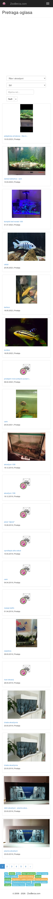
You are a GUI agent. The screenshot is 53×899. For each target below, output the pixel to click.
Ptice (18, 873)
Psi (6, 873)
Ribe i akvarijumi (28, 873)
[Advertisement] (26, 46)
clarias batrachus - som (13, 178)
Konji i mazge (42, 873)
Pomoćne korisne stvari (21, 882)
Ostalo (37, 885)
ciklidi (6, 264)
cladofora (7, 651)
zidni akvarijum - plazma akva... (16, 808)
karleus (7, 307)
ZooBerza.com (18, 3)
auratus (7, 350)
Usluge (7, 885)
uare (6, 421)
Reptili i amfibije (11, 876)
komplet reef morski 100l (13, 221)
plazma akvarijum (11, 851)
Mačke (11, 873)
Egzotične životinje (26, 876)
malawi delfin (9, 608)
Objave (7, 882)
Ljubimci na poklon (39, 882)
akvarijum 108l (9, 464)
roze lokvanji (9, 679)
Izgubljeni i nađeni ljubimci (23, 879)
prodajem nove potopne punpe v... (17, 378)
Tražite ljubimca (41, 879)
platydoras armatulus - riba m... (16, 136)
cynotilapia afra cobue (12, 550)
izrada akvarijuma (11, 722)
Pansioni (29, 885)
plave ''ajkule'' (9, 522)
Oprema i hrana (18, 885)
